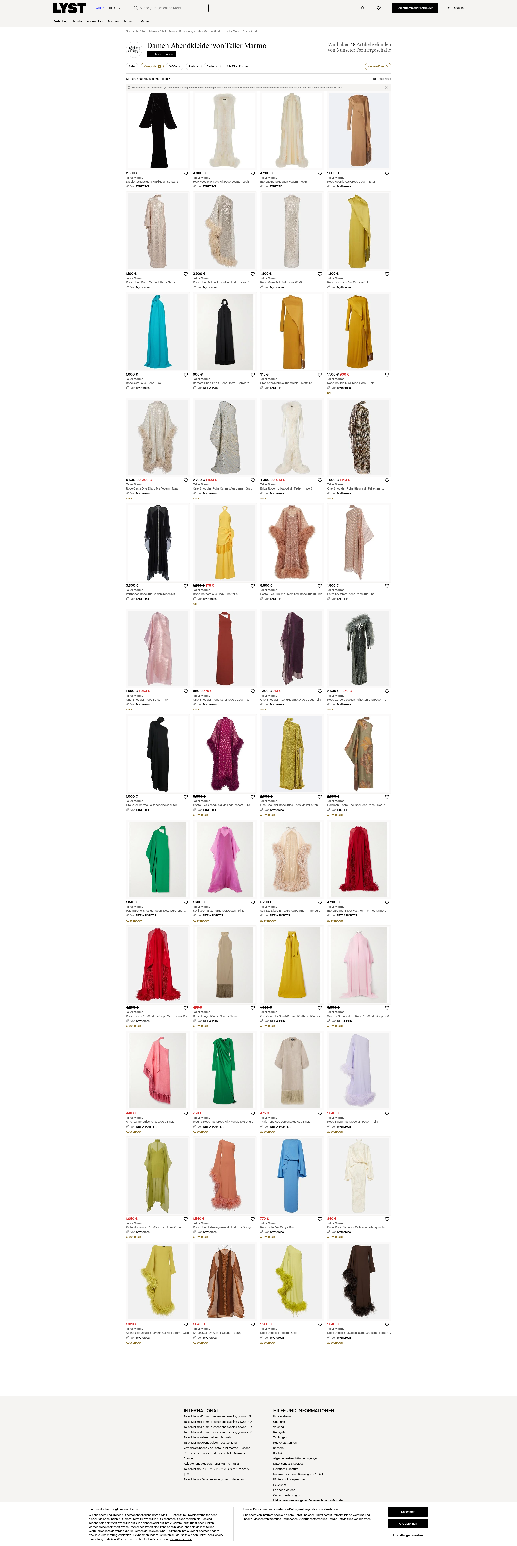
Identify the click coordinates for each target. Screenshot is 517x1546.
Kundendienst (282, 1416)
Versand (278, 1427)
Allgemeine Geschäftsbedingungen (295, 1458)
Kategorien (280, 1484)
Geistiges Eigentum (285, 1469)
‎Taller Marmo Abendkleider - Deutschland (210, 1443)
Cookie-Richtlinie (181, 1539)
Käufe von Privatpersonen (289, 1479)
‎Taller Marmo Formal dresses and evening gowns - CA (218, 1422)
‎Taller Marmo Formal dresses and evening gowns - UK (218, 1427)
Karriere (278, 1448)
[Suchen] (135, 8)
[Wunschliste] (379, 8)
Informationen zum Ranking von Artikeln (298, 1474)
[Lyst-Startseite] (69, 8)
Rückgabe (279, 1432)
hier (340, 87)
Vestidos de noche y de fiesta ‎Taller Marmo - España (217, 1448)
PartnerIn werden (284, 1490)
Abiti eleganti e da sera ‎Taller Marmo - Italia (211, 1463)
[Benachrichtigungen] (362, 8)
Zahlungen (280, 1437)
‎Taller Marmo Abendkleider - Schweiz (207, 1437)
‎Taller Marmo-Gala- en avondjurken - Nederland (214, 1479)
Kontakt (278, 1453)
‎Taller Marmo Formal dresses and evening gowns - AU (218, 1416)
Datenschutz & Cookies (288, 1463)
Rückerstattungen (285, 1443)
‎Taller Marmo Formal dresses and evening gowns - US (218, 1432)
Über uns (279, 1422)
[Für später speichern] (186, 173)
